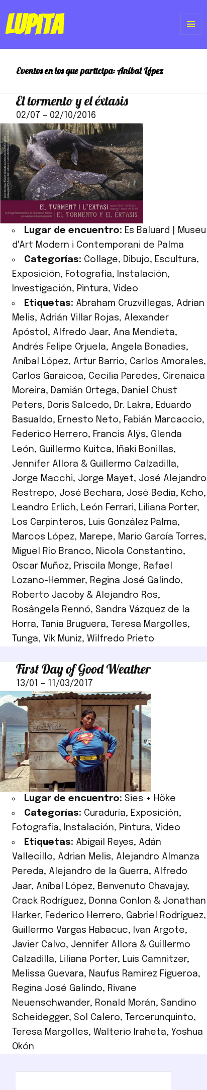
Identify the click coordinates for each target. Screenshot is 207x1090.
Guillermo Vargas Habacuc (70, 930)
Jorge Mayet (106, 478)
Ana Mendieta (144, 332)
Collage (101, 259)
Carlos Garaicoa (47, 376)
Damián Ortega (84, 390)
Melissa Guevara (48, 973)
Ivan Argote (159, 930)
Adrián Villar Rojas (79, 317)
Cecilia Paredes (123, 376)
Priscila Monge (106, 566)
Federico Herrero (50, 434)
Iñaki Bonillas (145, 449)
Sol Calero (97, 1017)
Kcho (192, 493)
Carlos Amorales (166, 361)
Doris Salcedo (78, 405)
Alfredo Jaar (80, 332)
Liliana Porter (168, 507)
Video (125, 288)
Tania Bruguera (73, 624)
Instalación (142, 274)
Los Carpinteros (47, 522)
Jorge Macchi (42, 478)
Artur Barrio (99, 361)
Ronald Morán (125, 1003)
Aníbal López (40, 361)
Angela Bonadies (148, 347)
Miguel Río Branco (51, 551)
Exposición (36, 274)
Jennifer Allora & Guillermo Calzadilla (94, 464)
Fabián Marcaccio (163, 419)
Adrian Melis (84, 856)
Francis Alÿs (119, 434)
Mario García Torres (161, 536)
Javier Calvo (39, 944)
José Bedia (151, 493)
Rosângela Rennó (51, 609)
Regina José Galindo (135, 580)
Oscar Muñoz (40, 566)
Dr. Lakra (132, 405)
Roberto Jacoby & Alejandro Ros (85, 595)
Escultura (175, 259)
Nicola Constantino (139, 551)
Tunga (25, 638)
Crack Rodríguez (48, 901)
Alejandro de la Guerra (99, 871)
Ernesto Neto (88, 419)
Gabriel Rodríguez (164, 915)
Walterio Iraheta (129, 1032)
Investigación (42, 288)
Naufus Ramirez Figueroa (143, 973)
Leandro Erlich (44, 507)
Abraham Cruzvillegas (123, 303)
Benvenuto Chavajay (142, 886)
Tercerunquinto (159, 1017)
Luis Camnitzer (155, 959)
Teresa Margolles (149, 624)
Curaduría (105, 813)
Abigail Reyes (105, 842)
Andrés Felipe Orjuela (59, 347)
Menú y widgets (191, 34)
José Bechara (90, 493)
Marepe (96, 536)
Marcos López (43, 536)
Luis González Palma (132, 522)
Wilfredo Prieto (120, 638)
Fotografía (88, 274)
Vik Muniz (62, 638)
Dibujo (136, 259)
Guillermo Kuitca (75, 449)
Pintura (92, 288)
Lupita (34, 24)
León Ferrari (107, 507)
